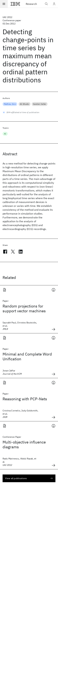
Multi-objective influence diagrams (24, 444)
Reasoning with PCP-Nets (25, 398)
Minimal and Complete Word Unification (27, 356)
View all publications (16, 478)
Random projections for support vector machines (24, 308)
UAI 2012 (7, 17)
